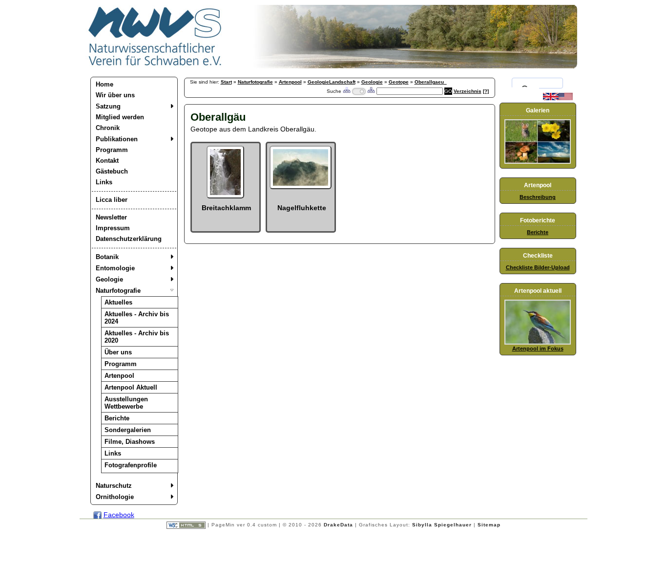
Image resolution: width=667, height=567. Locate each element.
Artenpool (119, 375)
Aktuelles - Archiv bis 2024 (136, 317)
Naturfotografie (118, 290)
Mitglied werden (120, 117)
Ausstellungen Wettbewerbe (126, 402)
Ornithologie (115, 497)
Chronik (108, 127)
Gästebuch (112, 171)
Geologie (109, 279)
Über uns (118, 352)
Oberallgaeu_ (431, 82)
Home (104, 84)
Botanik (107, 257)
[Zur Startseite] (155, 66)
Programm (112, 149)
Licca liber (111, 199)
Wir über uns (115, 95)
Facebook (119, 515)
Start (226, 82)
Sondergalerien (127, 430)
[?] (486, 91)
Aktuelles (118, 302)
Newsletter (111, 217)
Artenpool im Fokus (537, 348)
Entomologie (115, 268)
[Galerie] (537, 162)
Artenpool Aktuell (130, 387)
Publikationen (117, 139)
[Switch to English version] (558, 98)
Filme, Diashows (129, 441)
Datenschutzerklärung (129, 238)
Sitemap (489, 524)
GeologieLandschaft (331, 82)
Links (104, 182)
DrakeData (338, 524)
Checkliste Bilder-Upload (538, 267)
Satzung (108, 106)
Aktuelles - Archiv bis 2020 (136, 336)
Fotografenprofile (130, 465)
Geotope (399, 82)
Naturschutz (114, 485)
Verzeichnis (467, 91)
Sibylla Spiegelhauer (442, 524)
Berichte (116, 418)
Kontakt (107, 160)
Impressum (113, 228)
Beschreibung (538, 197)
